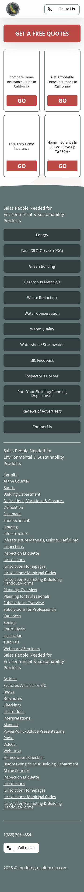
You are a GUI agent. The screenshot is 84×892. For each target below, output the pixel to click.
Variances (12, 615)
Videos (9, 744)
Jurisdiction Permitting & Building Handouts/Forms (33, 581)
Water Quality (42, 329)
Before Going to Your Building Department (41, 764)
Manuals (11, 724)
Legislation (13, 635)
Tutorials (11, 642)
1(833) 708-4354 (17, 834)
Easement (12, 513)
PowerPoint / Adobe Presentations (34, 731)
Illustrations (14, 711)
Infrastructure (16, 533)
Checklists (12, 705)
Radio (9, 737)
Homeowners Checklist (24, 757)
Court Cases (14, 629)
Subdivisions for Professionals (30, 609)
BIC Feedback (42, 360)
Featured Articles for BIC (25, 685)
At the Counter (16, 481)
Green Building (42, 266)
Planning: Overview (20, 589)
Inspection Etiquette (21, 553)
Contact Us (42, 426)
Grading (11, 527)
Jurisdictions (14, 559)
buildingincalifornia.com (44, 867)
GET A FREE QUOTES (42, 33)
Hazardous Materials (42, 282)
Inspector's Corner (42, 376)
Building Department (22, 494)
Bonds (9, 487)
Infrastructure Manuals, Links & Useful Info (41, 540)
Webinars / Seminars (22, 648)
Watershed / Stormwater (42, 344)
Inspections (14, 546)
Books (9, 692)
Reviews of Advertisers (42, 411)
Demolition (13, 507)
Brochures (13, 698)
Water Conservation (42, 313)
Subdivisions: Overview (24, 602)
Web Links (12, 750)
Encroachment (16, 520)
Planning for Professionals (27, 596)
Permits (10, 474)
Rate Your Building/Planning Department (42, 393)
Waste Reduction (42, 297)
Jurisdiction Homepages (25, 566)
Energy (42, 235)
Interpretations (17, 718)
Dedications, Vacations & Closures (34, 500)
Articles (10, 678)
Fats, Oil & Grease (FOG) (42, 250)
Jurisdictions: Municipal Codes (30, 572)
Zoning (10, 622)
